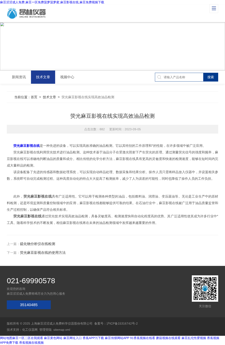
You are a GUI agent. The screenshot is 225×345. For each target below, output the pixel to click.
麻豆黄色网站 (53, 338)
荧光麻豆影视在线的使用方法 (43, 252)
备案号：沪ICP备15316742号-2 (116, 323)
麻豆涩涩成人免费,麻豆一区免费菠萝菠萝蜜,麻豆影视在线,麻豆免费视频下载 (52, 2)
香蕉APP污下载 (93, 338)
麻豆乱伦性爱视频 (193, 338)
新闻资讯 (19, 77)
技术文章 (43, 77)
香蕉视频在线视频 (31, 342)
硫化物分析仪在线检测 (37, 244)
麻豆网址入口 (72, 338)
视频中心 (67, 77)
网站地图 (6, 338)
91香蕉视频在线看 (142, 338)
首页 (34, 97)
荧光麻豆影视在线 (26, 145)
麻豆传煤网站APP (117, 338)
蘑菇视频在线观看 (168, 338)
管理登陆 (45, 329)
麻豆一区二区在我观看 (27, 338)
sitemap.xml (61, 329)
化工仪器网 (30, 329)
